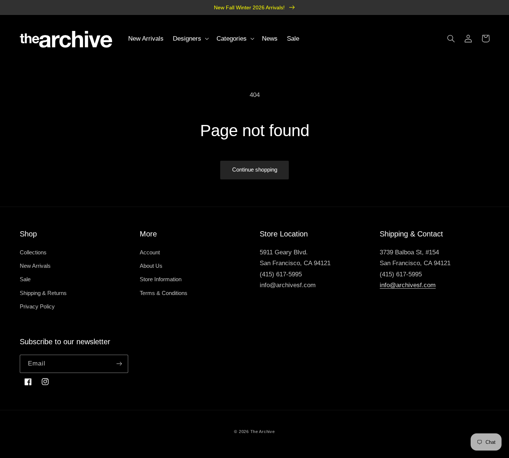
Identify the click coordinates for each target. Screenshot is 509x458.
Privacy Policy (37, 307)
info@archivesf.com (408, 285)
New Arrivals (35, 266)
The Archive (262, 431)
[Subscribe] (119, 364)
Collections (33, 252)
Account (150, 252)
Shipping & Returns (43, 293)
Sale (25, 279)
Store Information (160, 279)
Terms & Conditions (163, 293)
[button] (190, 38)
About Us (151, 266)
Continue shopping (254, 170)
